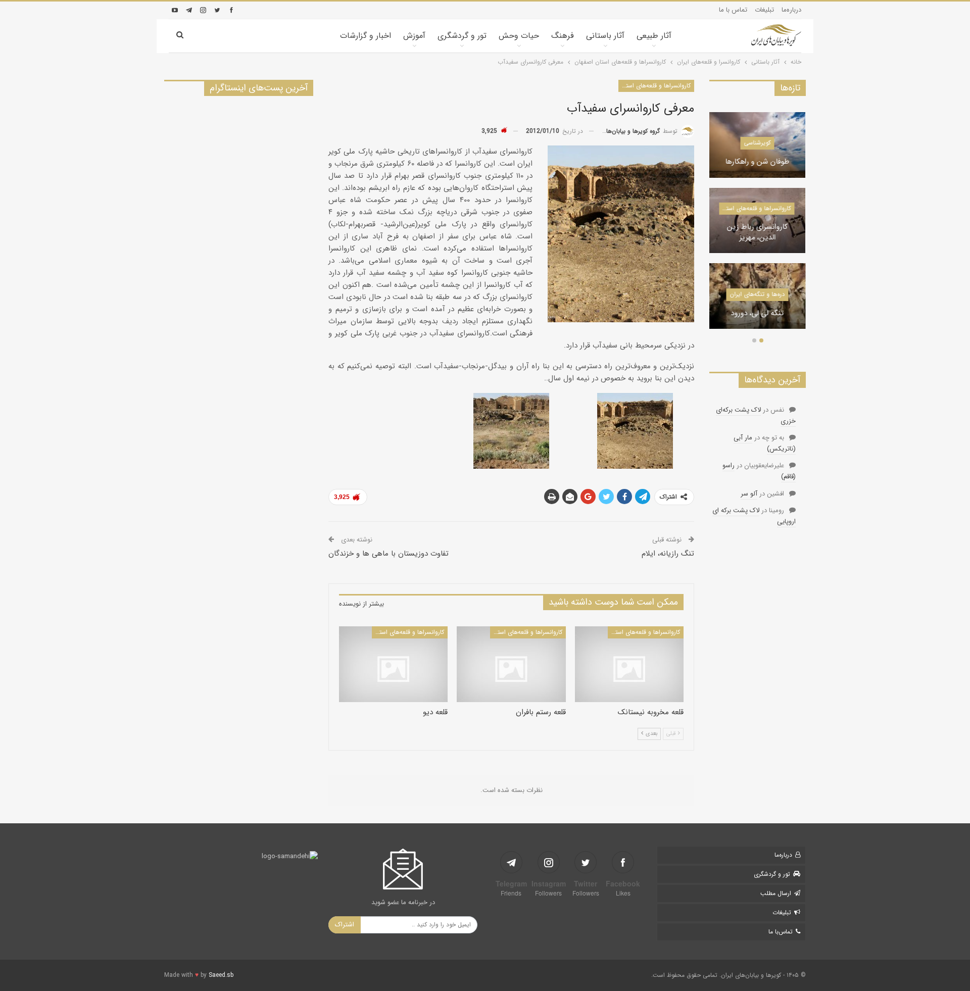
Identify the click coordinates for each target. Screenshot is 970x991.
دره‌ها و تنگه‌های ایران (757, 294)
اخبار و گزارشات (365, 35)
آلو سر (749, 493)
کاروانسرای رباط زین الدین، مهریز (757, 232)
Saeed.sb (221, 975)
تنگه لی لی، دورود (757, 314)
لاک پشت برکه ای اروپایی (754, 516)
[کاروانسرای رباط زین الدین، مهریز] (757, 221)
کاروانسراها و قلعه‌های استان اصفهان (654, 85)
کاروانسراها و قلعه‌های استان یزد (755, 208)
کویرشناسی (757, 142)
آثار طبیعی (654, 35)
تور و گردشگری (462, 35)
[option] (757, 225)
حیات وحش (519, 35)
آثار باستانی (605, 35)
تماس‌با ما (780, 931)
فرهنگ (562, 35)
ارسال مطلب (775, 893)
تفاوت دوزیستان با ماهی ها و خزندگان (388, 554)
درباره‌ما (791, 10)
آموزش (414, 35)
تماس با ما (733, 10)
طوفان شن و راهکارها (757, 162)
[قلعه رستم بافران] (511, 664)
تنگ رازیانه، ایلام (668, 554)
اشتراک (344, 924)
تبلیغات (764, 10)
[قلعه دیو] (393, 664)
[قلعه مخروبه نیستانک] (629, 664)
